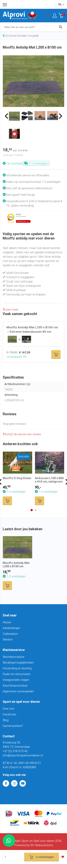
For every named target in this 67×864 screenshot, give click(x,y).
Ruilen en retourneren (16, 674)
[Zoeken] (60, 27)
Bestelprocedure (13, 657)
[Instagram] (14, 783)
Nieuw (7, 622)
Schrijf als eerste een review (22, 434)
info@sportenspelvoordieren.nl (23, 755)
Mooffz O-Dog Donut (17, 478)
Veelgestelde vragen (16, 680)
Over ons (8, 708)
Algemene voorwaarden (18, 691)
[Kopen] (56, 354)
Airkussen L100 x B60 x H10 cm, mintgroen (49, 479)
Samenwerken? (13, 726)
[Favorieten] (48, 16)
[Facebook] (6, 783)
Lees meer (11, 309)
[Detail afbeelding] (27, 116)
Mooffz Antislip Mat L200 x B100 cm (16, 564)
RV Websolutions (41, 845)
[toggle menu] (5, 4)
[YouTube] (22, 783)
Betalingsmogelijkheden (18, 662)
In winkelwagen (45, 856)
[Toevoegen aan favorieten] (63, 857)
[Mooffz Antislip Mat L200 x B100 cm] (33, 57)
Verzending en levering (17, 668)
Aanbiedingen (11, 628)
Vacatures (9, 714)
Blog (6, 720)
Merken (8, 639)
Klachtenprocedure (15, 685)
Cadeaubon (10, 633)
